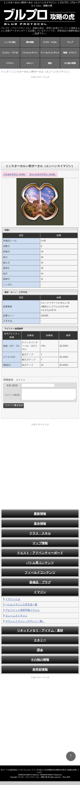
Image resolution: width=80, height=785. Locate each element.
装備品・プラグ (40, 582)
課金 (50, 63)
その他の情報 (70, 63)
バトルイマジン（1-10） (14, 174)
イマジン (10, 63)
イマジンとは (12, 599)
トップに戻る (10, 42)
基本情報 (30, 42)
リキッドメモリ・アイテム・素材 (40, 630)
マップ (70, 42)
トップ (4, 71)
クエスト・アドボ (10, 52)
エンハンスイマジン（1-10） (42, 174)
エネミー (30, 63)
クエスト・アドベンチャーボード (40, 552)
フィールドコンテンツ (50, 52)
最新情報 (40, 513)
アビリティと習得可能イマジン (22, 610)
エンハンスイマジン (16, 615)
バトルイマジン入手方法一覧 (21, 604)
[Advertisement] (40, 119)
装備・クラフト (70, 52)
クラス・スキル (50, 42)
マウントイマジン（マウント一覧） (25, 621)
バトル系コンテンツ (40, 562)
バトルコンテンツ (30, 52)
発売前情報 (40, 669)
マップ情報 (40, 543)
